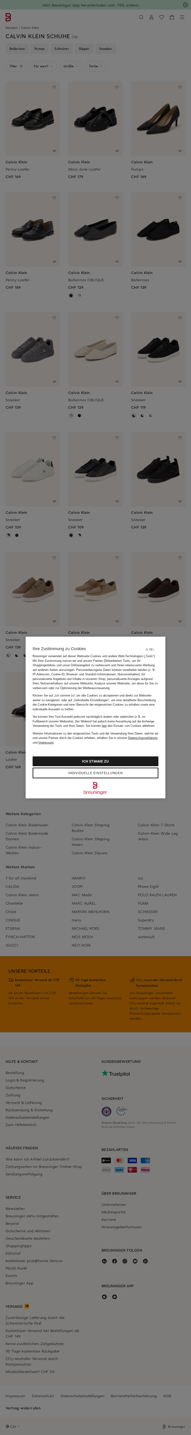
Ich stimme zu (95, 761)
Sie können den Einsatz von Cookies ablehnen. (120, 726)
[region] (95, 717)
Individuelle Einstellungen (95, 773)
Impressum (46, 742)
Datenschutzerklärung (142, 738)
